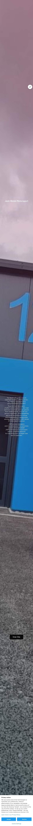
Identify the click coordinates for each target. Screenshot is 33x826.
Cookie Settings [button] (16, 823)
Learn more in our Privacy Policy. (10, 815)
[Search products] (30, 87)
